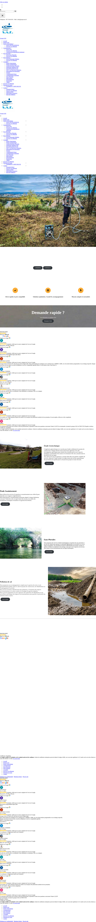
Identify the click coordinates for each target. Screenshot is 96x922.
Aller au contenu (4, 2)
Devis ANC (9, 49)
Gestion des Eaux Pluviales (12, 66)
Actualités (5, 769)
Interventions (9, 78)
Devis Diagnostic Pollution (12, 59)
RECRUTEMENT (10, 94)
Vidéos (8, 82)
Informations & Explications (13, 71)
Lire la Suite (49, 463)
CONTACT (48, 267)
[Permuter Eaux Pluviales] (26, 131)
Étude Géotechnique (11, 63)
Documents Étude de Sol (12, 68)
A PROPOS (38, 267)
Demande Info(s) (10, 89)
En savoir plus (16, 430)
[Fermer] (2, 15)
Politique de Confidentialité (6, 776)
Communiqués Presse (11, 74)
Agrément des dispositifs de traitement (15, 52)
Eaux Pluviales (9, 76)
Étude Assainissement (11, 64)
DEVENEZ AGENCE (11, 93)
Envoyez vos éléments (11, 46)
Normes (8, 72)
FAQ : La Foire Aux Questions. (13, 70)
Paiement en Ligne (7, 772)
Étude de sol (6, 42)
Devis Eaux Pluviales (11, 55)
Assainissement (7, 765)
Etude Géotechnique (8, 764)
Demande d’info (48, 321)
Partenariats (9, 80)
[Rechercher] (0, 10)
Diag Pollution (6, 768)
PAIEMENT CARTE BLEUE (13, 86)
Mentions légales (18, 776)
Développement (10, 79)
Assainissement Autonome (12, 75)
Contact (5, 774)
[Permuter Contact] (26, 165)
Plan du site (25, 776)
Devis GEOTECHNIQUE (12, 45)
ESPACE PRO (10, 92)
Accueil (5, 41)
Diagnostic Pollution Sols (12, 67)
